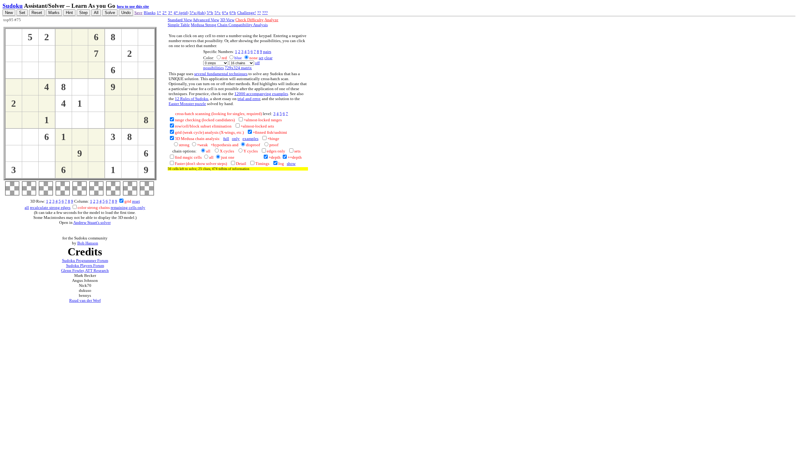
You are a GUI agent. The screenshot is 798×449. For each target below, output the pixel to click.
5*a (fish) (197, 12)
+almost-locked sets (257, 126)
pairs (267, 51)
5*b (210, 12)
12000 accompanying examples (261, 93)
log (281, 163)
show (291, 163)
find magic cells (188, 157)
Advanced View (206, 19)
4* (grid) (181, 12)
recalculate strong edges (50, 207)
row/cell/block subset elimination (203, 126)
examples (250, 138)
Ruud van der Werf (85, 300)
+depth (275, 157)
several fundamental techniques (221, 73)
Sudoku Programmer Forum (85, 260)
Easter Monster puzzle (187, 103)
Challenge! (246, 12)
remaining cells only (128, 207)
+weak (202, 144)
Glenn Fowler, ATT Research (85, 270)
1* (159, 12)
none (253, 58)
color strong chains (94, 207)
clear (268, 58)
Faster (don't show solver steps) (201, 163)
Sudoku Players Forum (85, 265)
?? (259, 12)
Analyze (271, 19)
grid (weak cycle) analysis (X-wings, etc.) (209, 132)
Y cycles (250, 151)
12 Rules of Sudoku (191, 98)
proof (273, 144)
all (27, 207)
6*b (232, 12)
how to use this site (133, 6)
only (236, 138)
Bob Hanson (87, 243)
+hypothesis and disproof (235, 144)
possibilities (213, 67)
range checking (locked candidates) (205, 120)
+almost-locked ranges (263, 120)
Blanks (150, 12)
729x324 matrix (238, 67)
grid (127, 201)
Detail (241, 163)
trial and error (249, 98)
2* (164, 12)
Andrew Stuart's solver (92, 222)
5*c (217, 12)
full (226, 138)
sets (297, 151)
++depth (295, 157)
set (261, 58)
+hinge (273, 138)
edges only (276, 151)
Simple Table (179, 24)
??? (265, 12)
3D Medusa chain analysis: (197, 138)
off (257, 62)
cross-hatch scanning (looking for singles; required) (215, 113)
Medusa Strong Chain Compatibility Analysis (229, 24)
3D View (227, 19)
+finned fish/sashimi (270, 132)
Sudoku (12, 5)
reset (136, 201)
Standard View (180, 19)
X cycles (227, 151)
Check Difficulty (249, 19)
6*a (225, 12)
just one (227, 157)
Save (138, 12)
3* (170, 12)
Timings (262, 163)
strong (184, 144)
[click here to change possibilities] (14, 37)
